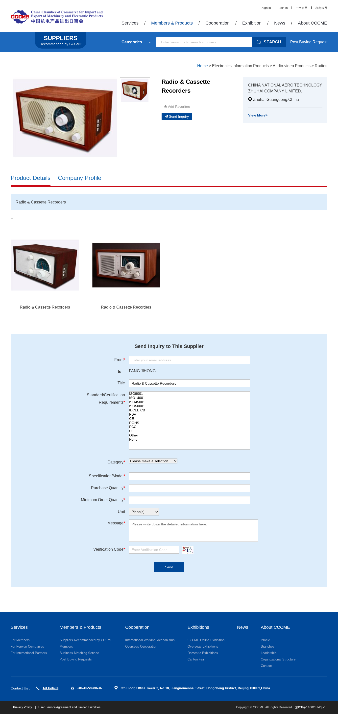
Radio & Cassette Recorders (45, 307)
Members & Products (172, 23)
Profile (265, 640)
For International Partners (29, 653)
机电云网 (321, 8)
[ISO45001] (189, 402)
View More (257, 115)
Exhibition (252, 23)
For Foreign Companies (27, 646)
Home (202, 66)
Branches (267, 646)
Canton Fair (196, 659)
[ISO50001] (189, 406)
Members (66, 646)
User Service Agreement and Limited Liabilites (69, 707)
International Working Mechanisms (150, 640)
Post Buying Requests (76, 659)
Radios (321, 66)
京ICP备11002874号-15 (311, 707)
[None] (189, 439)
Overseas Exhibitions (203, 646)
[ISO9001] (189, 394)
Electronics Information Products (240, 66)
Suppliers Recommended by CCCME (86, 640)
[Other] (189, 435)
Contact (266, 666)
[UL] (189, 431)
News (279, 23)
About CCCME (312, 23)
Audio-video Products (292, 66)
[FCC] (189, 427)
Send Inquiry (179, 116)
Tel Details (50, 688)
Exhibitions (198, 627)
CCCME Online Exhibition (206, 640)
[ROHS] (189, 423)
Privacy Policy (23, 707)
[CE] (189, 419)
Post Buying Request (308, 42)
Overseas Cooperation (141, 646)
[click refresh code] (186, 550)
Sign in (266, 8)
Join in (283, 8)
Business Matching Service (79, 653)
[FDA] (189, 414)
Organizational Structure (278, 659)
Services (130, 23)
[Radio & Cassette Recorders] (45, 265)
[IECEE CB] (189, 410)
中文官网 (302, 8)
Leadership (268, 653)
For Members (20, 640)
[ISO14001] (189, 398)
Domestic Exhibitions (203, 653)
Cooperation (217, 23)
